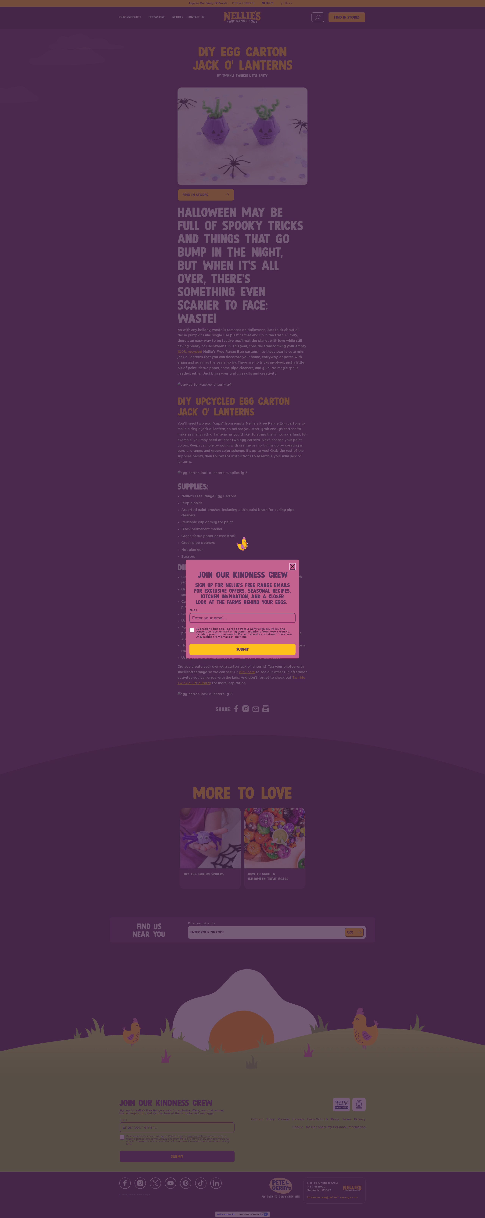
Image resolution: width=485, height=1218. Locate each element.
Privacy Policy (269, 629)
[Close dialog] (292, 566)
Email (193, 610)
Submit (242, 649)
